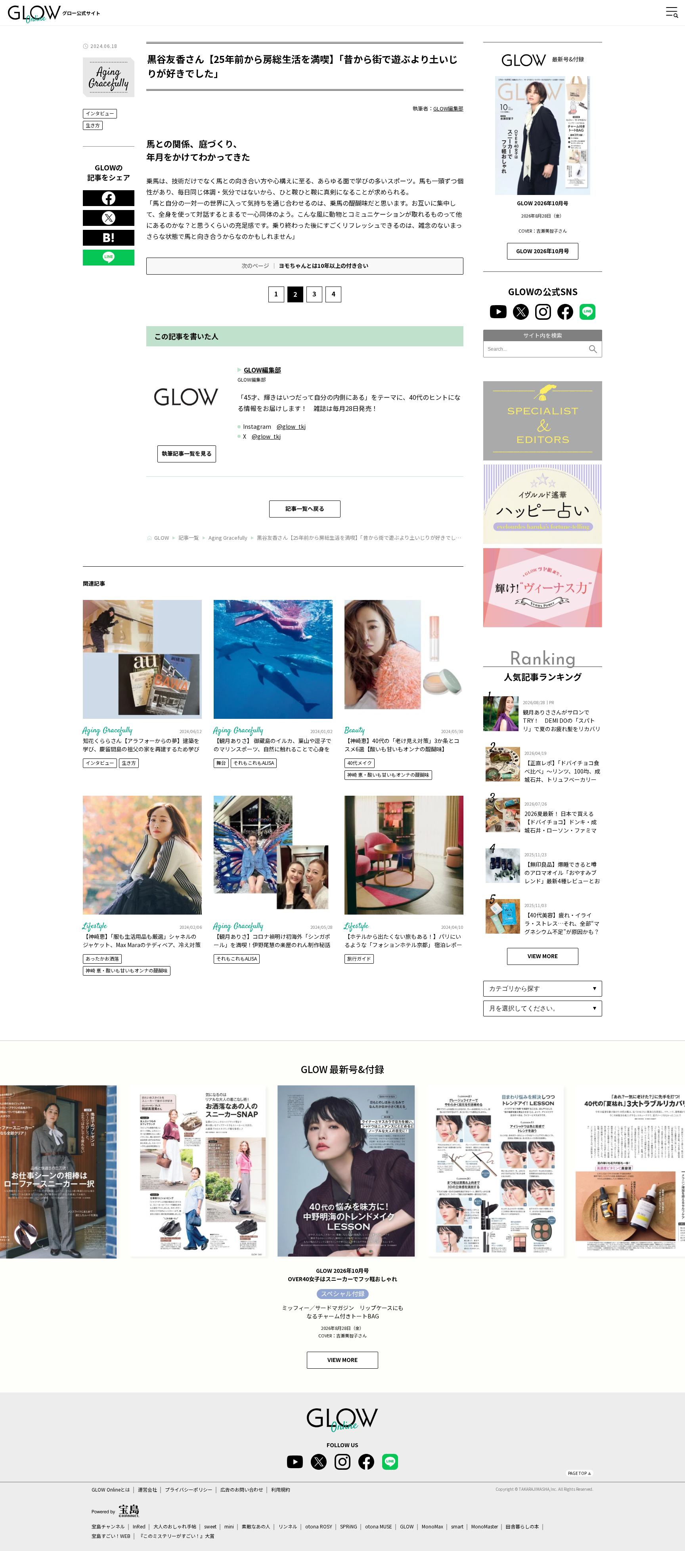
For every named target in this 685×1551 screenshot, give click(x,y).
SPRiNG (348, 1526)
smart (457, 1526)
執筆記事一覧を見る (187, 453)
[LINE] (108, 258)
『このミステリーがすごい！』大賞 (176, 1536)
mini (229, 1526)
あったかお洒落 (102, 958)
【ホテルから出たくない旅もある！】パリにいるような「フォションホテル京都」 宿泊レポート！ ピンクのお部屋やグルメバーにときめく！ (403, 944)
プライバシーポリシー (188, 1489)
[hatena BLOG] (108, 238)
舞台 (221, 762)
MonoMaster (484, 1526)
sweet (210, 1526)
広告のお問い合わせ (241, 1489)
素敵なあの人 (256, 1526)
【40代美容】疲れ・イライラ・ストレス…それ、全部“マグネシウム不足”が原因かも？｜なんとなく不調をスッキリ (561, 927)
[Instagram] (543, 312)
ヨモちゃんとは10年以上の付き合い (304, 265)
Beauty (354, 730)
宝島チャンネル (108, 1526)
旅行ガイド (359, 958)
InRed (139, 1526)
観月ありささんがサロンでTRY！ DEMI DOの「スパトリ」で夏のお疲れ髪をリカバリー (562, 724)
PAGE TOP (577, 1473)
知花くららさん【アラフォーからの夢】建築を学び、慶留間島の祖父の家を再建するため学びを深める (141, 749)
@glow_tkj (291, 426)
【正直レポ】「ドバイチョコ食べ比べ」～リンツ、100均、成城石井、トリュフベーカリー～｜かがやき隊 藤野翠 (562, 775)
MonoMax (432, 1526)
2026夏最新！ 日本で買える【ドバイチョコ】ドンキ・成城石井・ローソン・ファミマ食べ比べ (560, 826)
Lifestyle (95, 926)
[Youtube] (498, 311)
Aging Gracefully (107, 730)
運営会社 (147, 1489)
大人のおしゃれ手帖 (174, 1526)
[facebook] (108, 198)
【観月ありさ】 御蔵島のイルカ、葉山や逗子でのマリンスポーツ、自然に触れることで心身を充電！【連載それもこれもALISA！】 (272, 749)
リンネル (287, 1526)
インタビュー (100, 113)
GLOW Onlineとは (111, 1489)
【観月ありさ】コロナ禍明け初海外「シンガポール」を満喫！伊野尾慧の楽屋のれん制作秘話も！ (272, 944)
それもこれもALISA (253, 762)
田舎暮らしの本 (522, 1526)
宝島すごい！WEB (111, 1536)
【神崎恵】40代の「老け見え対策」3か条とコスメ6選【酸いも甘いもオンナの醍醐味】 (401, 745)
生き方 (93, 125)
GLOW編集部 (448, 108)
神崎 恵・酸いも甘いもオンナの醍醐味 (388, 774)
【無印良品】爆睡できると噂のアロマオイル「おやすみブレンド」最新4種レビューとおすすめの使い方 (562, 876)
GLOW (407, 1526)
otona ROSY (318, 1526)
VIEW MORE (543, 956)
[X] (108, 218)
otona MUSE (378, 1526)
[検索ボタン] (594, 349)
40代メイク (359, 762)
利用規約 (280, 1489)
